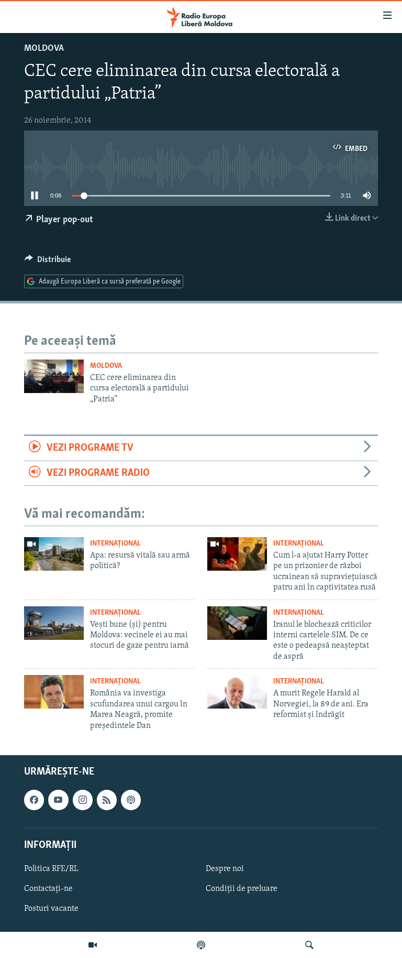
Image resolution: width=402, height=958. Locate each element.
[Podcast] (201, 945)
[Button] (48, 262)
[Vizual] (92, 945)
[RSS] (107, 800)
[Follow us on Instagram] (83, 800)
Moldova (44, 48)
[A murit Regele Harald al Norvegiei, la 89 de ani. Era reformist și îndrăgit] (237, 692)
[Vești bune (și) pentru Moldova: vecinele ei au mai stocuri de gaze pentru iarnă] (54, 623)
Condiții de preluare (241, 889)
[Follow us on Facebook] (34, 800)
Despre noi (225, 869)
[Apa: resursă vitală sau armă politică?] (54, 554)
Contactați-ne (48, 889)
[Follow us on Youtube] (58, 800)
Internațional (115, 544)
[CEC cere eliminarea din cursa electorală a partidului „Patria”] (54, 376)
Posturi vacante (51, 909)
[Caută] (309, 945)
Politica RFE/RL (51, 869)
